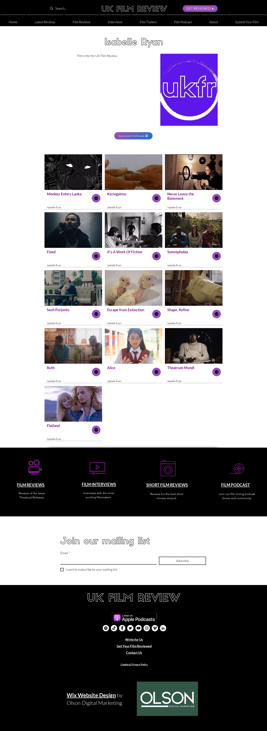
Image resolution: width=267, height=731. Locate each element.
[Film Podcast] (106, 628)
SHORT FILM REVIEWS (167, 484)
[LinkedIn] (163, 628)
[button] (213, 20)
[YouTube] (138, 628)
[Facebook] (122, 628)
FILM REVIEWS (30, 484)
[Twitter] (130, 628)
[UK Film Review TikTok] (114, 628)
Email (65, 553)
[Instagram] (146, 628)
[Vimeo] (155, 628)
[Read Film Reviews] (96, 198)
